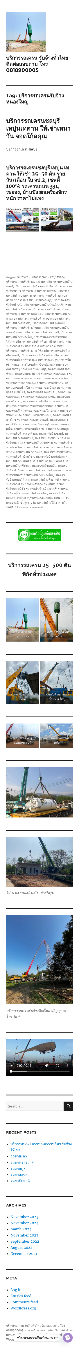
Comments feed (24, 1302)
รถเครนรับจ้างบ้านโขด (20, 456)
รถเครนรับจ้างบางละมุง (38, 447)
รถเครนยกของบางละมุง (21, 383)
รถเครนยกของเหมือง (27, 429)
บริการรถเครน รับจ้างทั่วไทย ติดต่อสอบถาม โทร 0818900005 (37, 64)
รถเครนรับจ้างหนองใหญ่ (39, 475)
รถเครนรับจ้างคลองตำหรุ (21, 433)
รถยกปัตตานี (20, 1180)
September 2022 (25, 1241)
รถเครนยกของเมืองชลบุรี (33, 424)
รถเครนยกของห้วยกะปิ (37, 415)
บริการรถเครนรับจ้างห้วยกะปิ (34, 341)
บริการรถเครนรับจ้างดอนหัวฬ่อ (33, 286)
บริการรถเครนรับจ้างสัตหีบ (48, 323)
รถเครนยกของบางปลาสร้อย (51, 378)
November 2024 (24, 1223)
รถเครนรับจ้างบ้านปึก (29, 452)
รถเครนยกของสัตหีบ (35, 401)
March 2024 (21, 1229)
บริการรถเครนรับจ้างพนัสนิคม (24, 314)
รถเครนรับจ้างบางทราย (38, 442)
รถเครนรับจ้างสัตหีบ (44, 465)
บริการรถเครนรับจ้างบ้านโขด (50, 309)
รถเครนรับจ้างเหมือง (34, 493)
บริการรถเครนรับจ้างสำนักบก (24, 327)
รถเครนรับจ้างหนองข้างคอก (43, 470)
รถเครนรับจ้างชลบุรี (51, 433)
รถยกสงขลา (20, 1174)
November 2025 (24, 1217)
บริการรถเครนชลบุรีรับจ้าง (48, 277)
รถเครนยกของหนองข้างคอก (36, 406)
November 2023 (24, 1235)
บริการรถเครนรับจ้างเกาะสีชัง (24, 350)
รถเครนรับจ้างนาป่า (46, 438)
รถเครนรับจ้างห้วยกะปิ (45, 479)
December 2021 (24, 1253)
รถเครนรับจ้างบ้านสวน (57, 452)
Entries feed (21, 1296)
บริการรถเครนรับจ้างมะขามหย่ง (38, 318)
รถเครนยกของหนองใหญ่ (36, 410)
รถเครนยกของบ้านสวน (45, 387)
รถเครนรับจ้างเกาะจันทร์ (40, 484)
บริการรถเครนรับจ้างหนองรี (42, 332)
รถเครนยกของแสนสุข (55, 429)
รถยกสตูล (18, 1168)
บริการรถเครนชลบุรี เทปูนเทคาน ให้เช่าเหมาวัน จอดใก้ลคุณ (38, 128)
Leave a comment (30, 507)
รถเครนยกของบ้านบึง (50, 383)
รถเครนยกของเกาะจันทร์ (32, 419)
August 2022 (21, 1247)
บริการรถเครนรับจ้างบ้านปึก (41, 304)
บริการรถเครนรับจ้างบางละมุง (32, 300)
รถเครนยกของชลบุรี (33, 369)
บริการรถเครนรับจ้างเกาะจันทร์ (44, 346)
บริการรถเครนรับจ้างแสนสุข (40, 360)
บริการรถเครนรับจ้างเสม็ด (36, 355)
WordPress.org (23, 1308)
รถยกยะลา (19, 1156)
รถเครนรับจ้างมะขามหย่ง (48, 461)
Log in (16, 1290)
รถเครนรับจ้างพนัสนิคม (50, 456)
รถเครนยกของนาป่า (27, 373)
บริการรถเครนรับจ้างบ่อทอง (39, 291)
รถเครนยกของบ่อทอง (54, 373)
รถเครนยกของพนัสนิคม (41, 392)
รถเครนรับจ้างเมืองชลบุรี (41, 488)
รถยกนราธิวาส (22, 1162)
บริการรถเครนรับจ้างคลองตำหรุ (25, 281)
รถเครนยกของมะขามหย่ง (39, 396)
